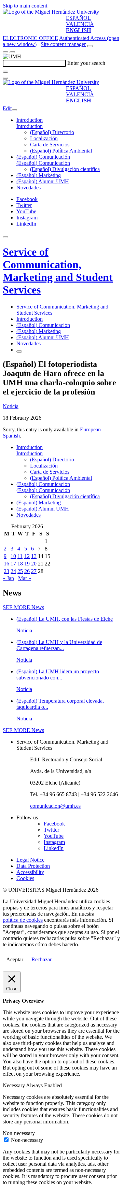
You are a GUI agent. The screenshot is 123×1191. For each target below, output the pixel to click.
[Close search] (5, 78)
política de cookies (23, 920)
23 (6, 571)
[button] (29, 126)
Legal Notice (30, 860)
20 (34, 563)
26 (27, 571)
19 (27, 563)
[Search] (5, 72)
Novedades (28, 187)
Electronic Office (30, 38)
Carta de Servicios (49, 144)
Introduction (29, 120)
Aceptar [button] (14, 959)
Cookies (25, 878)
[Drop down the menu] (12, 52)
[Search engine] (90, 46)
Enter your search (86, 63)
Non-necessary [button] (19, 1133)
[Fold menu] (14, 110)
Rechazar (41, 959)
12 (27, 556)
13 (34, 556)
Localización (44, 138)
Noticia (10, 406)
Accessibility (30, 872)
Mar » (24, 578)
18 (20, 563)
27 (34, 571)
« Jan (8, 578)
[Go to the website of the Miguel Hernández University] (51, 12)
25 (20, 571)
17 (13, 563)
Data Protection (33, 866)
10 (13, 556)
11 (20, 556)
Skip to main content (25, 6)
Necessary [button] (14, 1085)
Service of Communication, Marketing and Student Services (58, 271)
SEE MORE (23, 607)
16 (6, 563)
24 (13, 571)
